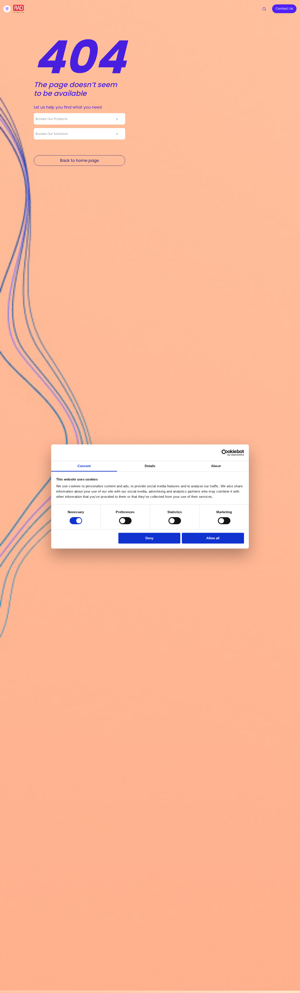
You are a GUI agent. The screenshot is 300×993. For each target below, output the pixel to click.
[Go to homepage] (18, 11)
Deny (149, 538)
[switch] (125, 520)
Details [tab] (150, 466)
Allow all (212, 538)
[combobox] (79, 119)
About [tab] (216, 466)
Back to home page (79, 160)
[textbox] (53, 119)
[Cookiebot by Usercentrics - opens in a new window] (225, 452)
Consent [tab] (84, 466)
